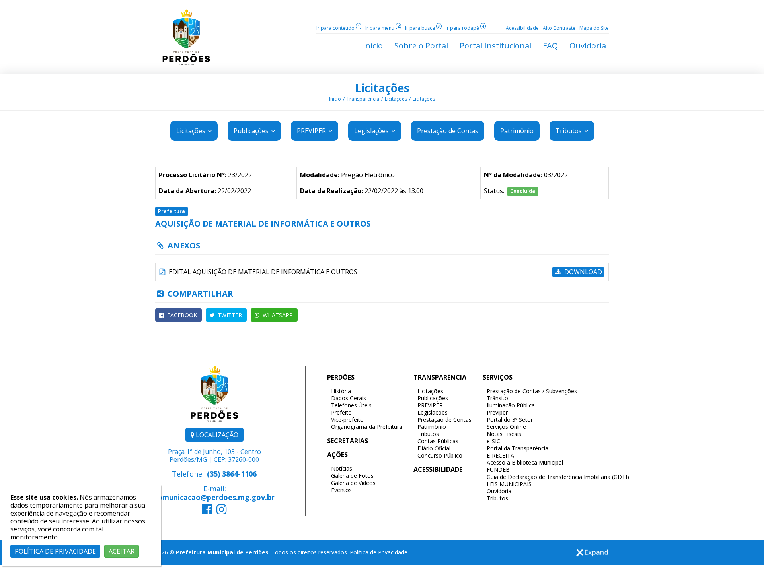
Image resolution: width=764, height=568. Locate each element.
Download (582, 272)
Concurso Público (439, 455)
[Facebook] (207, 511)
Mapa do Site (594, 28)
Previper (497, 412)
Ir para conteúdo (338, 28)
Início (335, 98)
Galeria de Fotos (352, 475)
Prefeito (341, 412)
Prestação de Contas (444, 419)
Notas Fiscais (504, 434)
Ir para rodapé (465, 28)
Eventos (341, 490)
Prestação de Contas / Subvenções (532, 391)
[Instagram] (221, 511)
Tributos (569, 130)
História (341, 391)
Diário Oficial (433, 448)
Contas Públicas (437, 441)
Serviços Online (506, 426)
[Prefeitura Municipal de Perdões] (186, 36)
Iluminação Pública (511, 405)
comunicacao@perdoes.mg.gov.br (214, 497)
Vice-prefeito (347, 419)
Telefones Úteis (351, 405)
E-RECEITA (500, 455)
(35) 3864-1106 (232, 474)
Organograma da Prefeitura (366, 426)
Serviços (498, 377)
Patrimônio (431, 426)
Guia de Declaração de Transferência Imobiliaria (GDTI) (558, 477)
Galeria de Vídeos (353, 483)
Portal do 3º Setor (510, 419)
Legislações (372, 130)
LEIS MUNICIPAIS (509, 484)
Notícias (341, 468)
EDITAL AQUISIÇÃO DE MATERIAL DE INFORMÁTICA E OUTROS (262, 272)
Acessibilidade (522, 28)
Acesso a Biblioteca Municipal (525, 462)
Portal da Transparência (517, 448)
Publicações (252, 130)
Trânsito (497, 398)
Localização (216, 434)
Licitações (382, 87)
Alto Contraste (559, 28)
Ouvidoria (499, 491)
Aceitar (121, 551)
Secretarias (347, 440)
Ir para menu (382, 28)
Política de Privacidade (378, 552)
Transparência (363, 98)
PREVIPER (312, 130)
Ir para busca (422, 28)
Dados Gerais (348, 398)
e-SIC (493, 441)
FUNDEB (498, 469)
